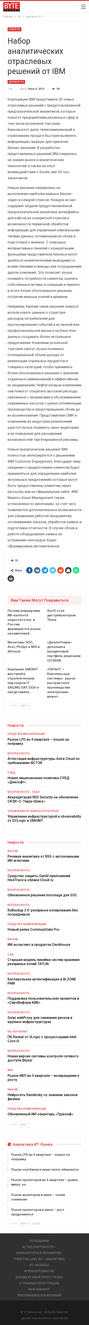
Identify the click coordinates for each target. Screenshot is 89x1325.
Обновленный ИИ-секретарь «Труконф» (40, 1114)
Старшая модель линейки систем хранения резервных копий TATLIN (43, 962)
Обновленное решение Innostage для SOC (42, 895)
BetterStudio (60, 1318)
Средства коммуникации (27, 924)
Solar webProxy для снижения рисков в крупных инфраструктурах (40, 1020)
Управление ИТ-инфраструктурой (33, 811)
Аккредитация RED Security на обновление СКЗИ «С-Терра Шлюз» (43, 799)
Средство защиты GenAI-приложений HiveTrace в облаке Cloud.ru (39, 878)
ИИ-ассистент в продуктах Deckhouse (39, 945)
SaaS (36, 791)
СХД (11, 954)
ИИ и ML (13, 851)
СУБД (11, 772)
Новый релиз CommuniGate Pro (33, 929)
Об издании (39, 1241)
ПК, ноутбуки (17, 1031)
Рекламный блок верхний (39, 1295)
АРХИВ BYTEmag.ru (39, 1271)
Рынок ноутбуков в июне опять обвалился (45, 1170)
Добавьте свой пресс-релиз (39, 1277)
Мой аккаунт (39, 1289)
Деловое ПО (16, 82)
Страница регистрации (39, 1283)
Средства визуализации (26, 733)
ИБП (10, 1070)
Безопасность (19, 753)
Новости (14, 29)
